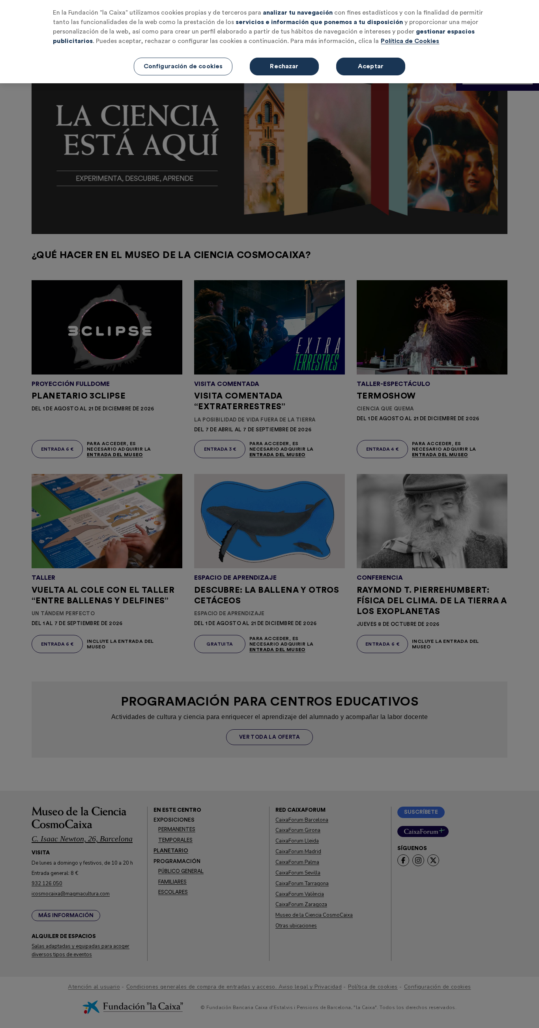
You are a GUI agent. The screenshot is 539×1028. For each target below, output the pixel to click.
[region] (269, 41)
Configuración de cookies (183, 66)
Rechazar (284, 66)
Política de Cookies (410, 41)
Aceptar (371, 66)
